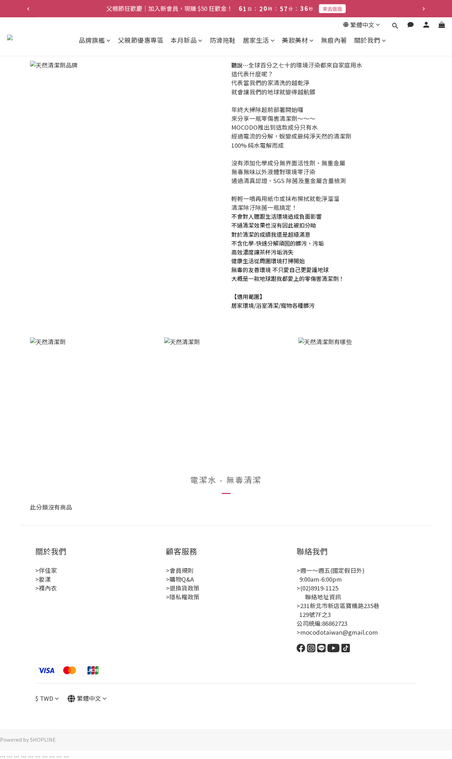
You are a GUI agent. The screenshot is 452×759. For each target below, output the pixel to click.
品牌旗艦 (92, 40)
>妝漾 (43, 579)
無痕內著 (334, 40)
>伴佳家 (46, 570)
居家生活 (256, 40)
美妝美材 (295, 40)
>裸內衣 (46, 588)
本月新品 (184, 40)
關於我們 (367, 40)
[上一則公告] (28, 9)
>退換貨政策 (183, 588)
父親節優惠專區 (141, 40)
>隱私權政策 (183, 597)
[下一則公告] (424, 9)
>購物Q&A (180, 579)
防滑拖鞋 (223, 40)
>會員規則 (180, 570)
